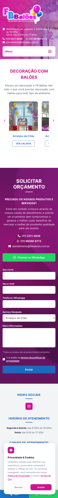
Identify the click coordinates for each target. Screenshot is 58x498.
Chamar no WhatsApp (31, 257)
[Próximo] (53, 120)
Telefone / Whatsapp (14, 297)
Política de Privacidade (19, 475)
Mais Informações (12, 325)
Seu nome (8, 269)
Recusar (19, 487)
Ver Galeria (23, 143)
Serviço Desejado (12, 312)
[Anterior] (5, 120)
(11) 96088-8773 (38, 38)
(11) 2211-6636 (14, 38)
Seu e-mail (8, 283)
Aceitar (41, 487)
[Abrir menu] (50, 51)
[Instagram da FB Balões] (29, 406)
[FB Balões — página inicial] (29, 14)
